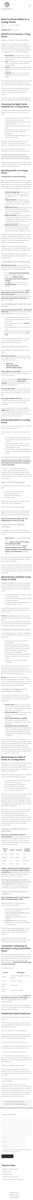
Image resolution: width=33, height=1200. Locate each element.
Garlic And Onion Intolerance (10, 1177)
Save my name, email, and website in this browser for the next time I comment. (17, 1150)
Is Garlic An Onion (7, 1174)
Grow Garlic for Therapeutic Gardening (15, 1104)
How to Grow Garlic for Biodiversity (14, 1102)
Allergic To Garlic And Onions (10, 1169)
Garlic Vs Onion (6, 1172)
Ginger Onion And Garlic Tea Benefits (12, 1179)
